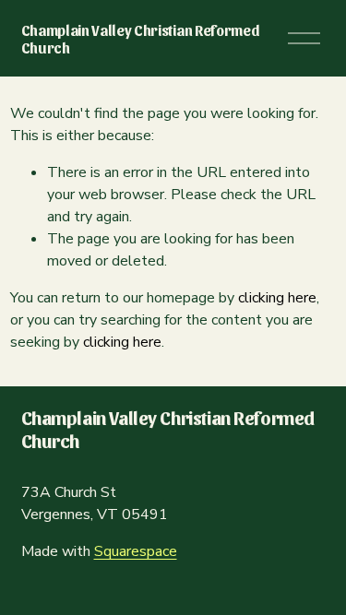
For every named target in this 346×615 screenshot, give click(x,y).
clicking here (277, 298)
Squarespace (135, 551)
